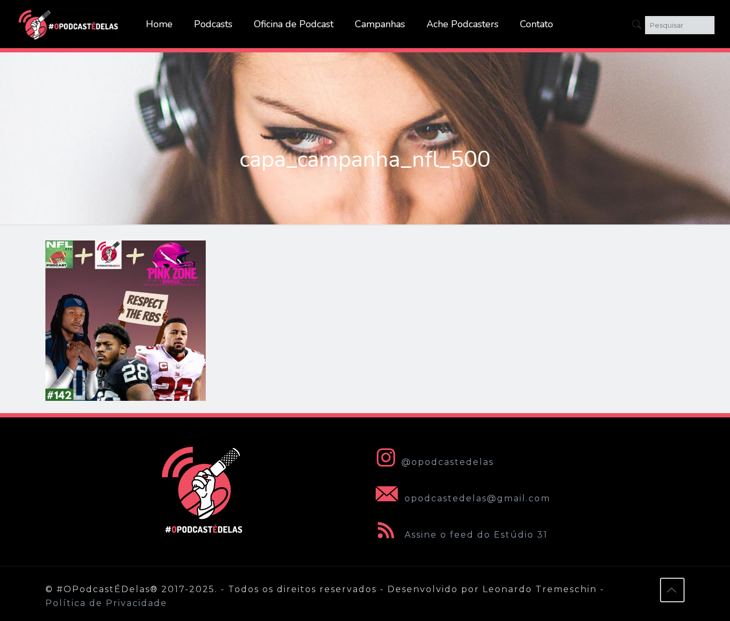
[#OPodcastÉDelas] (69, 24)
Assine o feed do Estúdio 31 (474, 535)
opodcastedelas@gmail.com (475, 498)
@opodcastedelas (447, 462)
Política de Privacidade (106, 603)
